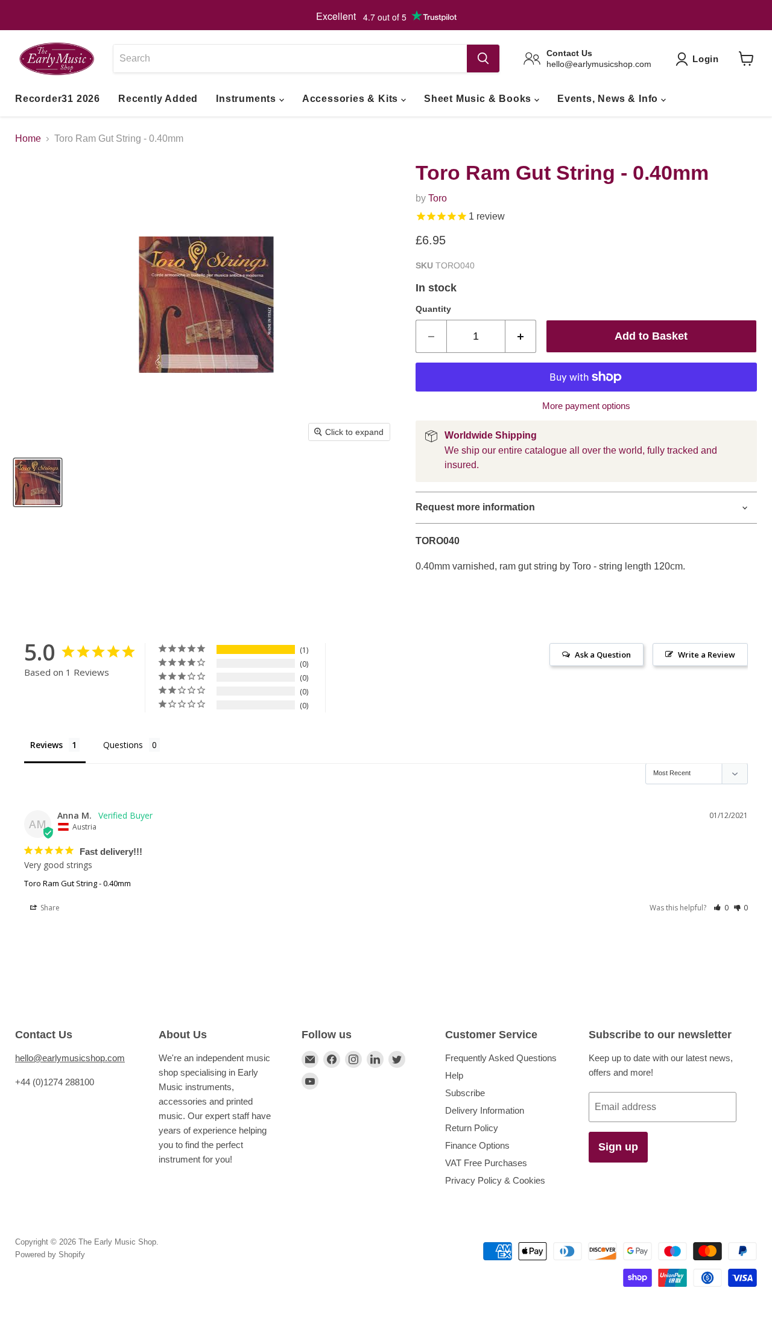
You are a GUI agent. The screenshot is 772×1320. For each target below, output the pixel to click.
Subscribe (465, 1093)
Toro (437, 198)
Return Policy (471, 1128)
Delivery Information (484, 1110)
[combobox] (289, 58)
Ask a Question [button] (603, 654)
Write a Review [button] (706, 654)
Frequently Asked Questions (501, 1058)
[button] (721, 908)
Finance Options (477, 1145)
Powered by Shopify (50, 1254)
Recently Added (158, 99)
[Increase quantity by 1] (520, 336)
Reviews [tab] (46, 744)
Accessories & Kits (351, 99)
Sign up (618, 1147)
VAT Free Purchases (486, 1163)
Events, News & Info (609, 99)
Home (28, 138)
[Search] (483, 58)
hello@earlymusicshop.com (70, 1058)
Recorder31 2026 (57, 99)
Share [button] (49, 908)
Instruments (247, 99)
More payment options (586, 406)
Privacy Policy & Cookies (495, 1180)
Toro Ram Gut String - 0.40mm (77, 883)
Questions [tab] (123, 744)
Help (454, 1075)
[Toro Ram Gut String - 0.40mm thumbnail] (38, 482)
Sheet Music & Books (479, 99)
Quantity (433, 309)
